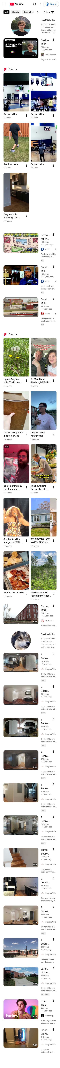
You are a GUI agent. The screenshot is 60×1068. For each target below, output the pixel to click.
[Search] (34, 4)
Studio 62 (49, 621)
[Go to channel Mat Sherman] (43, 55)
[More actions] (26, 115)
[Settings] (40, 4)
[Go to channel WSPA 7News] (43, 313)
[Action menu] (54, 40)
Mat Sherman (50, 55)
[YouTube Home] (16, 4)
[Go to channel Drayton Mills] (43, 669)
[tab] (6, 12)
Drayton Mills (50, 669)
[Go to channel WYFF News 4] (43, 249)
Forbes (48, 1016)
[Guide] (4, 4)
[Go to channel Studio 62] (43, 621)
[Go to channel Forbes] (43, 1016)
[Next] (38, 12)
